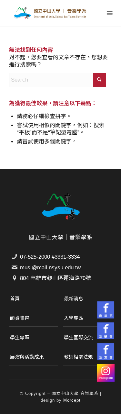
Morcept (72, 400)
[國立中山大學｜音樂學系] (50, 13)
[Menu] (109, 13)
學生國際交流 (78, 337)
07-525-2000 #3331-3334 (50, 257)
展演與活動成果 (27, 357)
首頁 (15, 298)
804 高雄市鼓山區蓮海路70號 (55, 278)
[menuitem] (109, 13)
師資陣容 (19, 318)
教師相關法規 (78, 357)
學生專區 (19, 337)
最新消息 (73, 298)
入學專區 (73, 318)
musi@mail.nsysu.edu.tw (50, 267)
